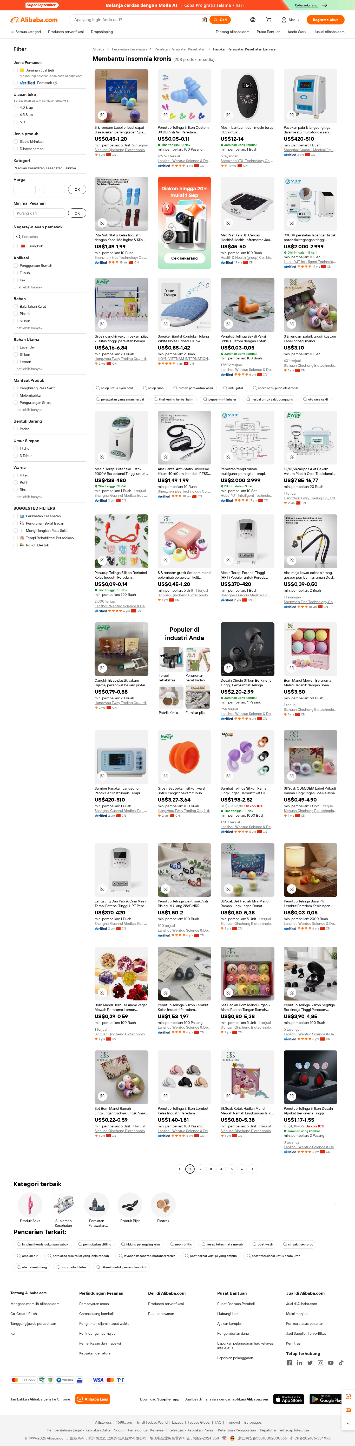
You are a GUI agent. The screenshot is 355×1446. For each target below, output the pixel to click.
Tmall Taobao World (152, 1422)
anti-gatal (235, 388)
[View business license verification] (224, 1438)
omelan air (30, 1256)
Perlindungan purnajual (97, 1333)
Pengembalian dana (233, 1333)
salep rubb (155, 388)
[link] (348, 1396)
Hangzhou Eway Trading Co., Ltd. (121, 359)
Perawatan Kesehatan (129, 49)
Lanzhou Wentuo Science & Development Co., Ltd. (185, 161)
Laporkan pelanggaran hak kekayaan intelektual (246, 1345)
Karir (14, 1333)
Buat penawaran (161, 1314)
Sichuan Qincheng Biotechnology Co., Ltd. (121, 150)
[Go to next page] (252, 1169)
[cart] (270, 20)
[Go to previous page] (179, 1169)
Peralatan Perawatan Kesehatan (180, 49)
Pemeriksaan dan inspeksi (100, 1343)
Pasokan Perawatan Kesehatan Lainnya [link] (244, 49)
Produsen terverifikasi (166, 1304)
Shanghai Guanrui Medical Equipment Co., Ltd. (311, 150)
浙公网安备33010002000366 (262, 1438)
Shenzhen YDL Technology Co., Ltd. (247, 161)
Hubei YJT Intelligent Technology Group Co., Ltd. (311, 262)
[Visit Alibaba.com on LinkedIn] (300, 1363)
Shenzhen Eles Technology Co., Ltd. (121, 257)
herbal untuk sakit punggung (272, 399)
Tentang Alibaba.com (28, 1293)
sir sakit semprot (300, 1244)
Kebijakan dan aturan (96, 1353)
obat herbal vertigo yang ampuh (213, 1256)
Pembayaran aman (94, 1304)
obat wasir (265, 1244)
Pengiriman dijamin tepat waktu (104, 1323)
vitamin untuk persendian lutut (124, 1267)
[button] (204, 20)
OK (77, 189)
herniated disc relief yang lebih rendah (81, 1256)
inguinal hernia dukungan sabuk (45, 1244)
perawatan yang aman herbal (122, 399)
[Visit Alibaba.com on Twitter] (310, 1363)
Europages (253, 1422)
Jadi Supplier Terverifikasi (306, 1333)
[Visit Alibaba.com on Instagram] (320, 1363)
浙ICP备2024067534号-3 (310, 1438)
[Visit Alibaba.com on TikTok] (341, 1363)
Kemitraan (294, 1343)
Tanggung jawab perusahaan (33, 1323)
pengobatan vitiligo (97, 1244)
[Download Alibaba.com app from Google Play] (327, 1399)
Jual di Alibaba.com (301, 1304)
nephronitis (183, 1244)
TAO (218, 1422)
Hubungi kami (228, 1314)
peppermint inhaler (222, 399)
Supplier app (168, 1399)
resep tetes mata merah (225, 1244)
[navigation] (50, 610)
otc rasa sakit (318, 399)
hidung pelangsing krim (143, 1244)
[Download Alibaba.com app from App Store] (288, 1399)
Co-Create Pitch (23, 1314)
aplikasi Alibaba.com (250, 1399)
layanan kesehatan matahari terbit (149, 1256)
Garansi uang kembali (96, 1314)
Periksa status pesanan (304, 1323)
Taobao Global (199, 1422)
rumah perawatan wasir (196, 388)
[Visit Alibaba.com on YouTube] (331, 1363)
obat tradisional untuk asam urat (276, 1256)
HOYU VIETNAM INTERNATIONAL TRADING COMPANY (185, 359)
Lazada (177, 1422)
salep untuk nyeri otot (117, 388)
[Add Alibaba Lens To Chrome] (92, 1399)
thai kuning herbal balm (176, 399)
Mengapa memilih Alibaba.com (35, 1304)
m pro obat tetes (74, 1267)
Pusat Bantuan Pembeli (236, 1304)
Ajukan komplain (230, 1323)
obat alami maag (34, 1267)
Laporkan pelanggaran (235, 1358)
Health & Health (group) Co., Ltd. (246, 257)
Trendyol (233, 1422)
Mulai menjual (297, 1314)
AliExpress (103, 1422)
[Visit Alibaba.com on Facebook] (289, 1363)
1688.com (124, 1422)
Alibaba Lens (40, 1399)
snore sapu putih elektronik (278, 388)
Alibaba (98, 49)
